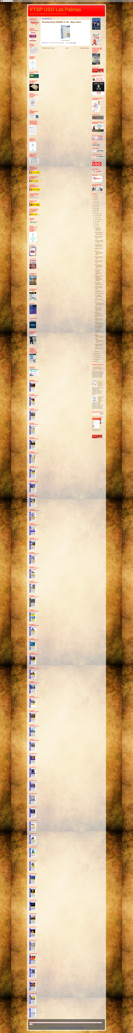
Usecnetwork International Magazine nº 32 (98, 283)
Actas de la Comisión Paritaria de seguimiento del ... (99, 304)
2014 (95, 208)
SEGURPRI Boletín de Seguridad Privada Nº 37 (98, 326)
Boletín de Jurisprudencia (98, 313)
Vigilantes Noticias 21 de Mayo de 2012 (98, 261)
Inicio (67, 48)
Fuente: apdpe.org (65, 40)
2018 (95, 201)
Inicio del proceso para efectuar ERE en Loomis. (98, 245)
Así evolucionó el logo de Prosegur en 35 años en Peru (100, 383)
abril (96, 351)
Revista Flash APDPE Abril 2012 (98, 323)
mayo (96, 226)
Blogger (83, 1027)
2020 (95, 197)
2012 (95, 212)
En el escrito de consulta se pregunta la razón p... (98, 331)
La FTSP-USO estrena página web (98, 296)
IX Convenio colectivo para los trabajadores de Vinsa (98, 253)
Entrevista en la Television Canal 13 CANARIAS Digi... (98, 266)
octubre (96, 217)
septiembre (97, 219)
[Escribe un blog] (71, 43)
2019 (95, 199)
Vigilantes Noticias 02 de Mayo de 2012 (98, 345)
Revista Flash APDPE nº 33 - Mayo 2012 (61, 22)
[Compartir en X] (72, 43)
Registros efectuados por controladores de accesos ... (98, 341)
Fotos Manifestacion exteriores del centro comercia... (98, 233)
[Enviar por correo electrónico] (70, 43)
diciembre (97, 213)
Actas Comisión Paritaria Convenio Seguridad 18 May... (97, 272)
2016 (95, 204)
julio (96, 222)
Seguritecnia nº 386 (98, 293)
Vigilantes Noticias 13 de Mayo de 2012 (98, 287)
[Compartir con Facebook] (74, 43)
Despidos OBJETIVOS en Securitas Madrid (98, 336)
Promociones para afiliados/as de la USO (98, 257)
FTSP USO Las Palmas (55, 9)
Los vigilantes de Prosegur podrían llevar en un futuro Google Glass (97, 368)
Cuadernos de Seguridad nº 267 (98, 291)
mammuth (69, 1027)
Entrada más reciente (48, 48)
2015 (95, 206)
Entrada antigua (84, 48)
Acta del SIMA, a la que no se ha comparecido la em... (98, 309)
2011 (95, 359)
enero (96, 357)
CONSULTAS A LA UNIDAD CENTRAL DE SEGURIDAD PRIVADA (98, 278)
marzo (96, 353)
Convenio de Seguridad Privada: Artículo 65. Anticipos (100, 399)
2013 (95, 210)
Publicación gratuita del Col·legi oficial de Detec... (98, 241)
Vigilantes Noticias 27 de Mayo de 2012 (98, 237)
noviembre (97, 215)
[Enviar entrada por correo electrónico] (67, 42)
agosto (96, 221)
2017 (95, 203)
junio (96, 224)
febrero (96, 355)
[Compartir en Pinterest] (75, 43)
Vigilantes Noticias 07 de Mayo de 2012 (98, 319)
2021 (95, 195)
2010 (95, 361)
